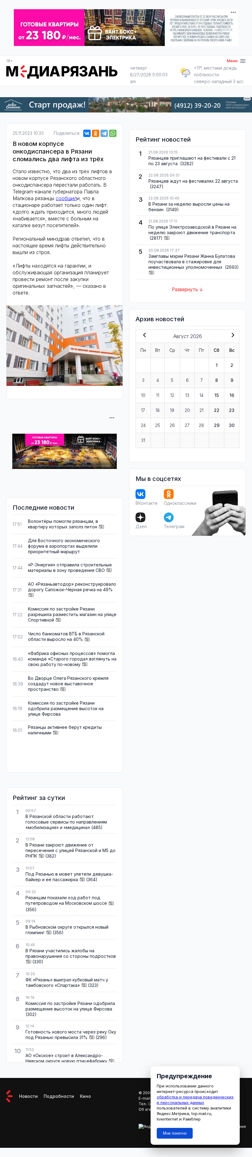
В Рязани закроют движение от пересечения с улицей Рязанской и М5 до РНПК (71, 850)
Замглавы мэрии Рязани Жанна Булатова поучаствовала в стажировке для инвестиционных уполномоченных (191, 261)
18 (158, 410)
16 (232, 395)
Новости (28, 1096)
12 (172, 395)
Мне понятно (175, 1133)
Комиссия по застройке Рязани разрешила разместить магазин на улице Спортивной (72, 614)
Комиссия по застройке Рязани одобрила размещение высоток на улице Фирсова (66, 708)
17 (143, 410)
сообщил (66, 198)
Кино (85, 1096)
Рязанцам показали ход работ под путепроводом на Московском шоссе (66, 900)
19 (172, 410)
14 (201, 395)
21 (201, 410)
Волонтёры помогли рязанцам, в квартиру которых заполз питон (63, 524)
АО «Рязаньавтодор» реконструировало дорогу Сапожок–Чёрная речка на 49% (72, 586)
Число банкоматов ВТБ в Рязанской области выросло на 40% (66, 636)
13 (187, 395)
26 (172, 425)
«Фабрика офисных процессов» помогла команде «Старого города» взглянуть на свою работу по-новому (72, 659)
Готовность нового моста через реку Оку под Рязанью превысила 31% (71, 1034)
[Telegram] (104, 133)
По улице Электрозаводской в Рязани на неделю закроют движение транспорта (192, 229)
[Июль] (143, 335)
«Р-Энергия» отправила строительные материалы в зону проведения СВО (70, 567)
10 (143, 395)
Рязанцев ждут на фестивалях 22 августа (193, 181)
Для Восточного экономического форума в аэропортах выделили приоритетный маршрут (64, 546)
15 (217, 395)
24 (143, 425)
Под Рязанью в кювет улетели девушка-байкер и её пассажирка (69, 876)
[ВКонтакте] (87, 133)
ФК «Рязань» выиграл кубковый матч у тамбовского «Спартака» (67, 982)
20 (187, 410)
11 (157, 395)
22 (216, 410)
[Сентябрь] (231, 335)
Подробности (59, 1096)
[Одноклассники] (95, 133)
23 (231, 410)
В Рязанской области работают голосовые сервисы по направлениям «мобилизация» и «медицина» (66, 822)
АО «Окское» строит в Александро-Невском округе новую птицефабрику (66, 1058)
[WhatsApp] (112, 133)
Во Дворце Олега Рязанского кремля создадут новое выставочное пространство (68, 684)
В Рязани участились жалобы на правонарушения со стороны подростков (71, 953)
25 (157, 425)
